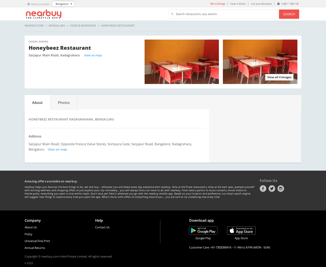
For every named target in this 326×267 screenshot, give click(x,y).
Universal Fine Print (37, 241)
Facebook (263, 188)
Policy (28, 234)
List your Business (261, 3)
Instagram (280, 188)
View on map (93, 55)
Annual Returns (35, 248)
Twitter (272, 188)
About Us (31, 227)
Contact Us (102, 227)
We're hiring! (217, 3)
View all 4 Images (279, 77)
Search (289, 14)
